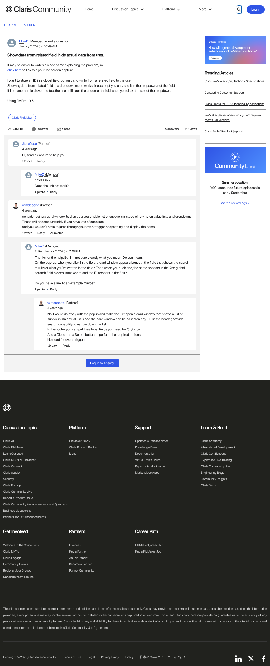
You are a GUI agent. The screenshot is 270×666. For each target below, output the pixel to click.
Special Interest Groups (18, 577)
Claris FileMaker (13, 447)
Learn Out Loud (13, 454)
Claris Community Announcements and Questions (35, 504)
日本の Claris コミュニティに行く (163, 657)
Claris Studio (11, 473)
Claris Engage (12, 485)
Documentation (145, 454)
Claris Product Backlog (84, 447)
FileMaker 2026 (79, 441)
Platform (168, 9)
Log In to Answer (102, 363)
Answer (43, 129)
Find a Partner (78, 551)
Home (89, 9)
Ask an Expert (78, 558)
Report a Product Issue (18, 498)
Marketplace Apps (147, 473)
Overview (75, 545)
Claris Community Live (17, 491)
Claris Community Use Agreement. (86, 628)
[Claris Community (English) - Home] (38, 9)
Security (8, 479)
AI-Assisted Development (218, 447)
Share (66, 129)
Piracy (129, 657)
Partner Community (81, 570)
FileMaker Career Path (149, 545)
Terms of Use (72, 657)
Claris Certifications (213, 454)
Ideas (72, 454)
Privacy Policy (110, 657)
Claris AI (8, 441)
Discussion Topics (125, 9)
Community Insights (214, 479)
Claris (7, 407)
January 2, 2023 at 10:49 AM (38, 46)
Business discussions (17, 510)
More (202, 9)
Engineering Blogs (212, 473)
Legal (91, 657)
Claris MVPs (11, 551)
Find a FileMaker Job (148, 551)
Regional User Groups (17, 570)
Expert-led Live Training (216, 460)
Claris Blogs (208, 485)
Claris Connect (12, 466)
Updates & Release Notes (151, 441)
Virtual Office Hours (148, 460)
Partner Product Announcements (24, 517)
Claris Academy (211, 441)
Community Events (15, 564)
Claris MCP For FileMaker (19, 460)
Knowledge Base (146, 447)
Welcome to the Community (21, 545)
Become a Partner (80, 564)
